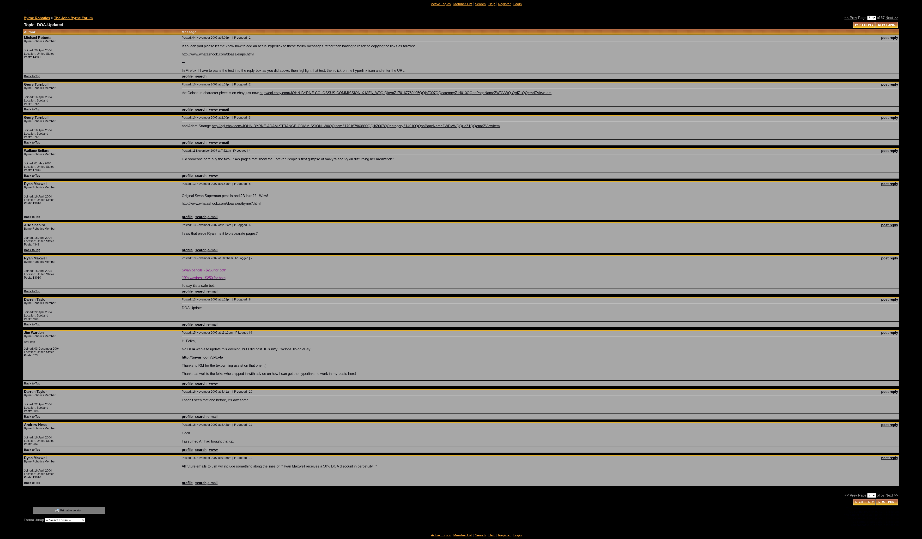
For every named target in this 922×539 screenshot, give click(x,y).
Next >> (892, 18)
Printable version (71, 510)
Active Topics (441, 4)
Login (517, 4)
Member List (462, 4)
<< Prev (850, 18)
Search (480, 4)
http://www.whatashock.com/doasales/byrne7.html (221, 203)
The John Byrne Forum (73, 18)
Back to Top (32, 76)
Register (504, 4)
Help (491, 4)
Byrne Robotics (37, 18)
